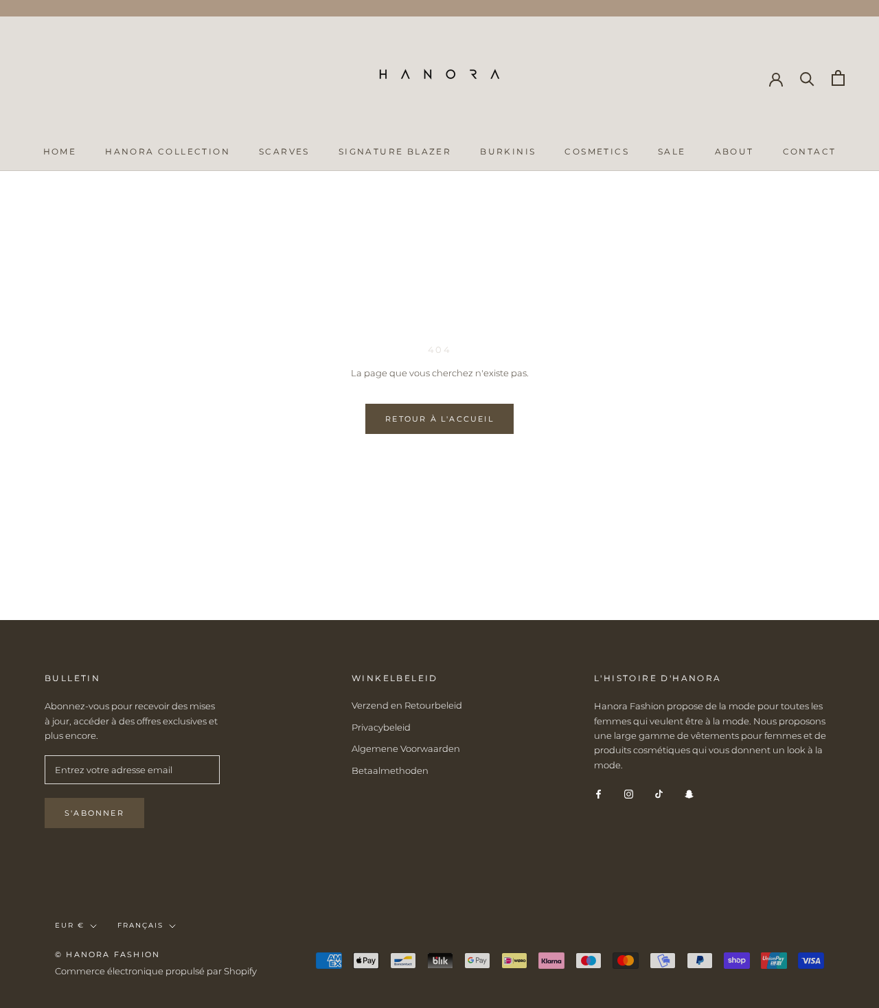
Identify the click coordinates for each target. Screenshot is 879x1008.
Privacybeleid (381, 727)
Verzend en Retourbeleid (407, 705)
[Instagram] (628, 793)
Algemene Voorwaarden (406, 748)
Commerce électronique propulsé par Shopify (156, 970)
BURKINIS (508, 151)
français (140, 925)
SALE (672, 151)
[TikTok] (658, 793)
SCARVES (284, 151)
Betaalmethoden (390, 770)
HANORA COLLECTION (167, 151)
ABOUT (734, 151)
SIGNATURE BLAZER (395, 151)
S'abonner (94, 813)
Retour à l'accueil (439, 419)
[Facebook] (598, 793)
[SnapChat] (689, 793)
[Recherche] (807, 78)
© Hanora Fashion (107, 954)
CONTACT (809, 151)
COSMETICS (596, 151)
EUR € (69, 925)
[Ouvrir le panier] (838, 78)
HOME (60, 151)
